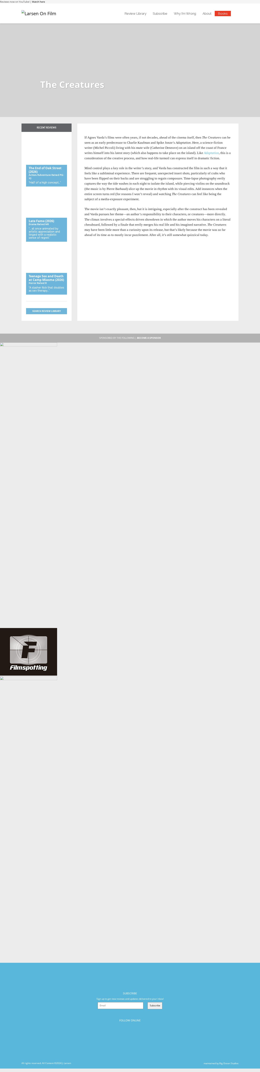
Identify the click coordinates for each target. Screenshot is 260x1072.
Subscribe (160, 13)
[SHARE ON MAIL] (107, 132)
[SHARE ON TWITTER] (88, 132)
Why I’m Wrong (185, 13)
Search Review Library (46, 311)
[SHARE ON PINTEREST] (101, 132)
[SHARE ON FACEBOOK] (95, 132)
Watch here (38, 1)
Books (223, 13)
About (207, 13)
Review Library (135, 13)
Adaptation (211, 153)
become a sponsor (149, 338)
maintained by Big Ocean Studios (221, 1063)
